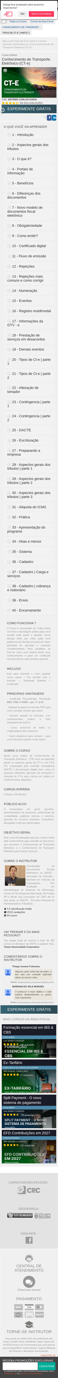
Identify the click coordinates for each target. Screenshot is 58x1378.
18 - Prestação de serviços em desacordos (26, 337)
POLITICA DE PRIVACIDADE (31, 1373)
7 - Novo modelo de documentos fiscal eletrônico (25, 211)
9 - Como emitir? (25, 236)
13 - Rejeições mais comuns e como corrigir (25, 278)
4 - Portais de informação (20, 171)
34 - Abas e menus (26, 541)
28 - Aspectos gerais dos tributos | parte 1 (28, 467)
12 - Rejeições (23, 266)
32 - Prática (21, 517)
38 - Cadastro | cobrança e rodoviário (28, 588)
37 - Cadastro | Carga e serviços (27, 574)
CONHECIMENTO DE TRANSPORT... (21, 27)
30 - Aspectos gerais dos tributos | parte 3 (28, 495)
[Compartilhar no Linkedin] (54, 118)
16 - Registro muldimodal (31, 311)
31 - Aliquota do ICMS (29, 507)
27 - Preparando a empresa (23, 453)
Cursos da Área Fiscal (42, 21)
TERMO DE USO (10, 1373)
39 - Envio (20, 600)
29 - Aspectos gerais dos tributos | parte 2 (28, 481)
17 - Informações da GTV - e (25, 323)
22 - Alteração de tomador (23, 390)
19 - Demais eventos (28, 349)
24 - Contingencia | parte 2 (28, 418)
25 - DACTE (21, 430)
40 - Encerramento (26, 610)
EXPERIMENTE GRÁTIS (29, 109)
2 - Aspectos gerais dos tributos (27, 147)
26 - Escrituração (25, 440)
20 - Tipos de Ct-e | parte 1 (29, 362)
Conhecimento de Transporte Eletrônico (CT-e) (36, 982)
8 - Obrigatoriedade (27, 226)
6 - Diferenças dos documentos (23, 195)
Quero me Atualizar (41, 13)
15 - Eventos (22, 301)
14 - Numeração (24, 291)
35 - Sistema (22, 552)
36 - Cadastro (22, 562)
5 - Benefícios (23, 183)
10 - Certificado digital (29, 246)
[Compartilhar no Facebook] (49, 118)
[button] (2, 110)
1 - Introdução (23, 135)
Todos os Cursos (18, 21)
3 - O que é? (21, 159)
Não (23, 13)
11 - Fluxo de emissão (29, 256)
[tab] (29, 135)
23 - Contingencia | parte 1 (28, 404)
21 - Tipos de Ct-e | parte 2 (29, 376)
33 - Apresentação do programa (26, 529)
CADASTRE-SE (48, 1355)
